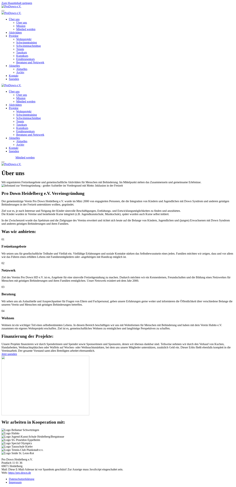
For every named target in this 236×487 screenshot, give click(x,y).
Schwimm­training (26, 42)
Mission (20, 25)
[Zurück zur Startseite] (11, 6)
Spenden (14, 79)
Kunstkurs (22, 55)
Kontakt (13, 75)
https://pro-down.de (19, 472)
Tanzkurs (21, 52)
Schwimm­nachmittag (28, 45)
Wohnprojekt (23, 39)
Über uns (14, 19)
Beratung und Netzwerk (30, 62)
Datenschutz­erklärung (21, 479)
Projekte (13, 35)
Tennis (20, 49)
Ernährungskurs (25, 59)
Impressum (15, 482)
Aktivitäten (15, 32)
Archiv (20, 72)
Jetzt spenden (9, 354)
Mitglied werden (25, 29)
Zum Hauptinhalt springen (16, 3)
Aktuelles (14, 65)
